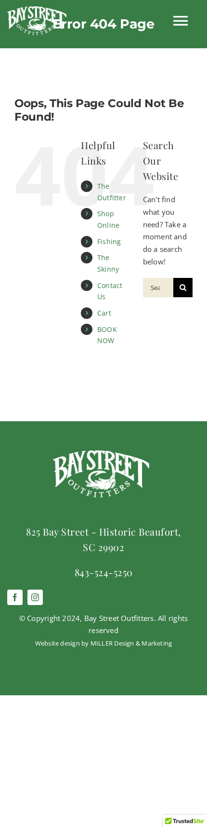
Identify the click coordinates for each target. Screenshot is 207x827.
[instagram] (35, 597)
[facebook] (15, 597)
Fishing (109, 241)
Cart (104, 312)
